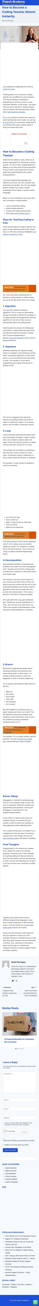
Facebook (5, 1284)
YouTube (20, 1284)
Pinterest (5, 1287)
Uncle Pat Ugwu (8, 20)
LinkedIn (28, 1284)
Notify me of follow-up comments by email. (19, 1140)
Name (6, 1100)
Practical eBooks (11, 1179)
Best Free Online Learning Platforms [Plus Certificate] (30, 992)
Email (6, 1109)
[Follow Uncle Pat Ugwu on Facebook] (12, 980)
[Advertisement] (19, 65)
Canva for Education (16, 338)
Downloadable (10, 1173)
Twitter (13, 1284)
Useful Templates (11, 1182)
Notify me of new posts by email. (17, 1145)
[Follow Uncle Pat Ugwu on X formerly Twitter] (16, 980)
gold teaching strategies (16, 112)
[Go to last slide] (5, 1029)
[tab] (15, 1048)
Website (7, 1118)
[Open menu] (35, 2)
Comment (8, 1074)
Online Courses (10, 1176)
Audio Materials (11, 1168)
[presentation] (19, 1024)
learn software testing (11, 838)
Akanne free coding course (20, 213)
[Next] (33, 1029)
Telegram (13, 1287)
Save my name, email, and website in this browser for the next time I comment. (18, 1124)
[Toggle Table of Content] (25, 143)
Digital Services (10, 1171)
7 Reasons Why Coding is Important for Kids (9, 992)
